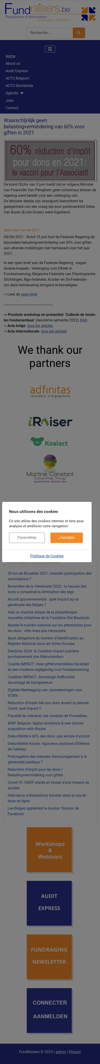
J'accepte (66, 537)
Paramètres (26, 537)
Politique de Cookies (46, 556)
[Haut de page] (91, 1055)
